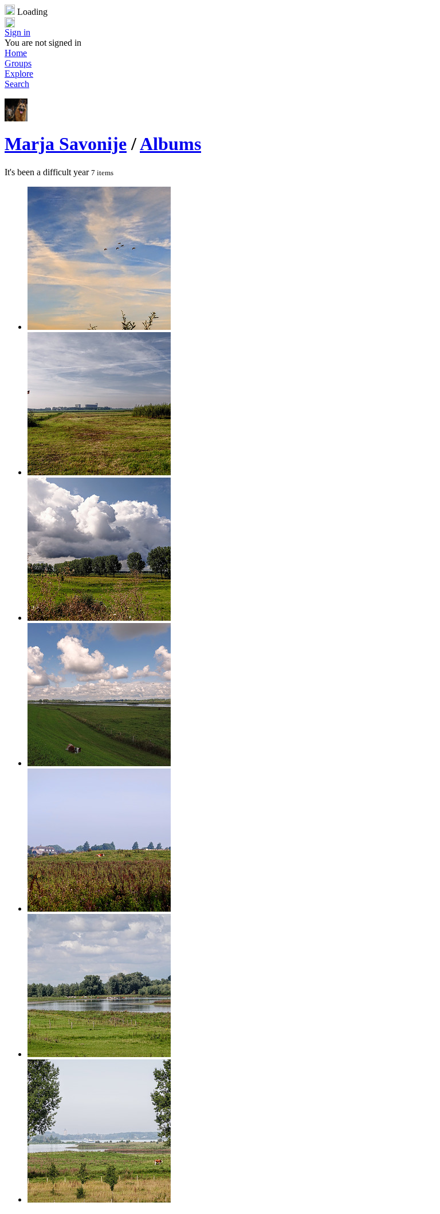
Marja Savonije (66, 143)
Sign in (17, 32)
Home (16, 53)
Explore (19, 73)
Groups (18, 63)
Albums (170, 143)
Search (17, 84)
